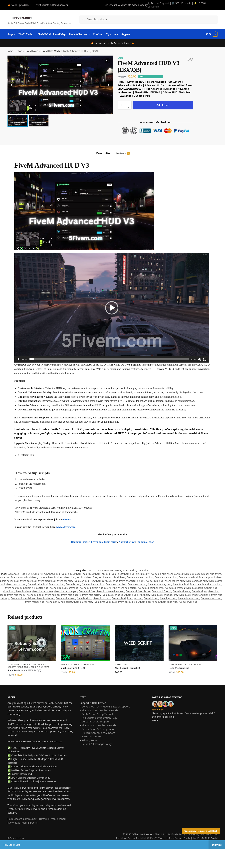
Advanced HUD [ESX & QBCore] (25, 573)
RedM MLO (142, 838)
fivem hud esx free (42, 591)
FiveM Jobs (190, 838)
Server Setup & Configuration (98, 729)
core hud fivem (8, 577)
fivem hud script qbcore (164, 594)
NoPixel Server (174, 838)
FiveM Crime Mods (30, 664)
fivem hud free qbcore (138, 591)
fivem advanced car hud (140, 577)
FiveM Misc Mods (70, 664)
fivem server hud (188, 601)
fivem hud (85, 587)
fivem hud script (91, 594)
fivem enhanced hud (93, 584)
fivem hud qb (52, 594)
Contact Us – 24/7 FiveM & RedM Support (106, 706)
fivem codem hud (174, 580)
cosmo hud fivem (27, 577)
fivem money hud (34, 601)
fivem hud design (195, 587)
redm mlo (142, 541)
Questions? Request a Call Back (200, 831)
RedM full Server (125, 838)
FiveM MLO (178, 834)
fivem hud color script (104, 587)
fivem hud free (87, 591)
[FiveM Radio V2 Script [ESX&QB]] (188, 59)
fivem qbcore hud (149, 601)
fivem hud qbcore (71, 594)
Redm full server (80, 541)
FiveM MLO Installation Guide (99, 725)
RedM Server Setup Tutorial (97, 714)
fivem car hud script (106, 580)
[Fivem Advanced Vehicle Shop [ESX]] (191, 59)
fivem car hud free (84, 580)
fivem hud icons (181, 591)
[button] (108, 85)
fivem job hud (134, 598)
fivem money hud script (59, 601)
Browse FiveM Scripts (52, 818)
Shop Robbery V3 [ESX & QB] (24, 670)
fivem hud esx (23, 591)
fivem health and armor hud (206, 584)
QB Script (143, 570)
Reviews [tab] (122, 153)
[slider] (109, 359)
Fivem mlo (97, 541)
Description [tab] (104, 153)
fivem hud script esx (113, 594)
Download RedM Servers (22, 822)
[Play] (18, 359)
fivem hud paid (35, 594)
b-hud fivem (74, 573)
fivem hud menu (16, 594)
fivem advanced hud (166, 577)
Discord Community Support (98, 732)
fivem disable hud (38, 584)
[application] (111, 308)
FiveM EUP (203, 838)
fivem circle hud (155, 580)
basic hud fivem (91, 573)
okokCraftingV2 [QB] (73, 668)
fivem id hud (119, 598)
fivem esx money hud (159, 584)
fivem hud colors (127, 587)
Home (10, 51)
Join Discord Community (22, 818)
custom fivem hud (49, 577)
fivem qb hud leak (128, 601)
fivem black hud (47, 580)
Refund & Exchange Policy (97, 744)
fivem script (110, 541)
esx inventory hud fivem (112, 577)
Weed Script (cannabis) (127, 668)
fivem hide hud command (64, 587)
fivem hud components (150, 587)
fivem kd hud (151, 598)
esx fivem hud (67, 577)
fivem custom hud (16, 584)
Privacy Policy (90, 740)
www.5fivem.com (65, 527)
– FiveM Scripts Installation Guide (99, 710)
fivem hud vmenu (65, 598)
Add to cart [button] (31, 681)
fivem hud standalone (23, 598)
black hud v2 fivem (146, 573)
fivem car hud (64, 580)
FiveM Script (129, 570)
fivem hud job (199, 591)
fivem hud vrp (84, 598)
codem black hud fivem (208, 573)
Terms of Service (91, 736)
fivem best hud (28, 580)
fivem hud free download (110, 591)
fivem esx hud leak (116, 584)
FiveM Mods (31, 51)
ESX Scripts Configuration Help (99, 717)
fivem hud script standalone (194, 594)
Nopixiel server (127, 541)
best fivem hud (126, 573)
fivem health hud (14, 587)
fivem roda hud (168, 601)
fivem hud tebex (45, 598)
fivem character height (131, 580)
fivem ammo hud (188, 577)
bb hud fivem (109, 573)
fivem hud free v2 (161, 591)
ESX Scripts (95, 570)
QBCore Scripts (208, 834)
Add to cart (162, 105)
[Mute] (199, 359)
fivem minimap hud (188, 598)
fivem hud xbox (101, 598)
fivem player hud (82, 601)
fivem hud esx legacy (65, 591)
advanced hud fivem (55, 573)
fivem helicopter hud (36, 587)
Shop (19, 51)
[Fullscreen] (205, 359)
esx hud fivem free (87, 577)
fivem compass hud (196, 580)
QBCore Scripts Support (95, 721)
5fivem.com (17, 838)
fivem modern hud (211, 598)
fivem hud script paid (137, 594)
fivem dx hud (73, 584)
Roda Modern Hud (179, 668)
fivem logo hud (168, 598)
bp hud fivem (165, 573)
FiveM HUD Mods (50, 51)
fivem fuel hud (181, 584)
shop (151, 541)
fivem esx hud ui (137, 584)
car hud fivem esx (184, 573)
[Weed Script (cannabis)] (139, 643)
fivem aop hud (207, 577)
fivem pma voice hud (105, 601)
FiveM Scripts (162, 834)
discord (67, 519)
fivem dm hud (56, 584)
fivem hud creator (174, 587)
